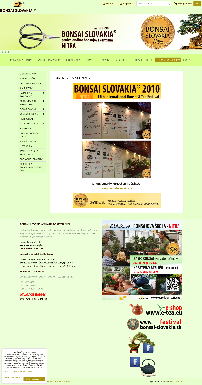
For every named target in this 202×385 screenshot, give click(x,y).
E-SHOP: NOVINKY (29, 73)
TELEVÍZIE (137, 60)
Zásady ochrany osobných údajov (54, 381)
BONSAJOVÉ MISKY (29, 123)
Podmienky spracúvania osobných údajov (32, 167)
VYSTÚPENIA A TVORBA (49, 60)
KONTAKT (187, 60)
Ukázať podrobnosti (12, 377)
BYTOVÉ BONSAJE (28, 109)
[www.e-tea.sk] (154, 314)
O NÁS (29, 60)
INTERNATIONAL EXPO (167, 60)
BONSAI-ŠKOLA (73, 60)
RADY (88, 60)
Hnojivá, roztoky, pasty (29, 135)
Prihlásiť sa (110, 3)
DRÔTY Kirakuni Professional (28, 103)
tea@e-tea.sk (46, 254)
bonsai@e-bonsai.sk (29, 254)
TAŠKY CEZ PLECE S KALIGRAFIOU (29, 153)
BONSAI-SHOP (16, 60)
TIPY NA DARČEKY (28, 78)
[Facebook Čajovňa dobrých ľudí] (142, 366)
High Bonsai (26, 118)
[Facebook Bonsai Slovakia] (142, 342)
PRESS (149, 60)
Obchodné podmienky (31, 159)
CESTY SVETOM (103, 60)
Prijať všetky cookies (34, 379)
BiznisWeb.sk (176, 381)
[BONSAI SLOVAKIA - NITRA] (101, 49)
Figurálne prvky (29, 141)
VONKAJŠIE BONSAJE (30, 114)
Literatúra (26, 146)
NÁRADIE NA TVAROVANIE (26, 95)
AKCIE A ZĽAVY (26, 88)
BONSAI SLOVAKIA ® (18, 10)
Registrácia (128, 3)
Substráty (25, 128)
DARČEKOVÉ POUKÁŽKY (31, 83)
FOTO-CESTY (121, 60)
